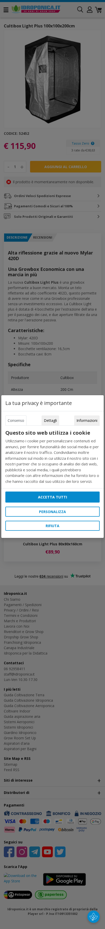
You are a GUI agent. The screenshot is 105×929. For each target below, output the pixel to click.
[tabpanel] (52, 457)
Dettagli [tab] (50, 420)
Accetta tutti (52, 497)
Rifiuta (52, 525)
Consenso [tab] (16, 420)
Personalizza (52, 511)
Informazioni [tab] (86, 420)
